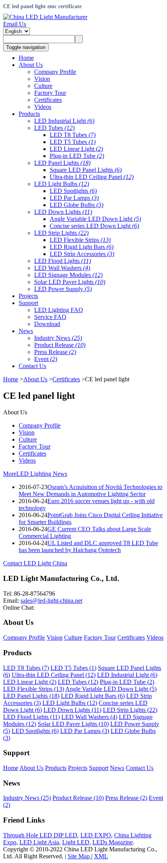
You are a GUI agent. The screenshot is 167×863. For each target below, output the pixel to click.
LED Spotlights (73, 191)
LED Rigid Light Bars (81, 247)
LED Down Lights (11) (72, 710)
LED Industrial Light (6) (127, 675)
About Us (35, 379)
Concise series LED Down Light (94, 226)
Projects (77, 768)
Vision (42, 78)
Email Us (14, 24)
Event (45, 359)
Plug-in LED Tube (77, 156)
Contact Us (139, 768)
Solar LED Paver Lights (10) (73, 724)
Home (10, 379)
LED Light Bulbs (61, 184)
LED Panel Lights (62, 163)
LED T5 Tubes (73, 142)
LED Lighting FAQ (58, 310)
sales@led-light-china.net (51, 600)
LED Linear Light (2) (29, 682)
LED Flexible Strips (80, 240)
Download (47, 324)
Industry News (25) (27, 798)
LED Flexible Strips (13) (33, 689)
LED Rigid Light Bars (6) (93, 696)
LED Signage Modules (68, 275)
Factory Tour (50, 92)
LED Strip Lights (61, 233)
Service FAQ (50, 317)
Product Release (59, 345)
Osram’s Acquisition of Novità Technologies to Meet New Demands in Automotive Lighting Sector (90, 490)
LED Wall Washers (62, 268)
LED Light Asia (39, 842)
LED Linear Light (76, 149)
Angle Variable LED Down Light (95, 219)
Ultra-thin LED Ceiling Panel (92, 177)
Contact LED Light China (35, 563)
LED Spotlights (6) (35, 731)
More (9, 473)
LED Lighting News (41, 473)
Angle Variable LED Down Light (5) (111, 689)
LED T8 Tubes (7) (26, 668)
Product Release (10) (78, 798)
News (117, 768)
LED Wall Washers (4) (89, 717)
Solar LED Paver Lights (69, 282)
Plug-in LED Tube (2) (127, 682)
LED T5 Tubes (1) (73, 668)
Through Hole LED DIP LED (40, 835)
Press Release (55, 352)
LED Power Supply (63, 289)
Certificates (48, 99)
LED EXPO (95, 835)
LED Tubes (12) (78, 682)
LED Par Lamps (74, 198)
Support (98, 768)
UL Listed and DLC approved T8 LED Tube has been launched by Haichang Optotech (88, 546)
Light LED (75, 842)
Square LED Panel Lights (86, 170)
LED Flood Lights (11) (31, 717)
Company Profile (55, 71)
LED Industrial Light (64, 121)
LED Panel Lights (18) (31, 696)
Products (55, 768)
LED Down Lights (63, 212)
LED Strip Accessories (82, 254)
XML (101, 856)
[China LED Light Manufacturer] (45, 17)
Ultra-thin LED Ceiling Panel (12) (54, 675)
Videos (42, 106)
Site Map (79, 856)
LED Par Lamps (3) (84, 731)
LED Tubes (54, 128)
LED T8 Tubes (73, 135)
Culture (43, 85)
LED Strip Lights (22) (130, 710)
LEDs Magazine (112, 842)
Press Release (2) (126, 798)
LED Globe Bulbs (76, 205)
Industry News (58, 338)
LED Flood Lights (62, 261)
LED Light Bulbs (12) (69, 703)
